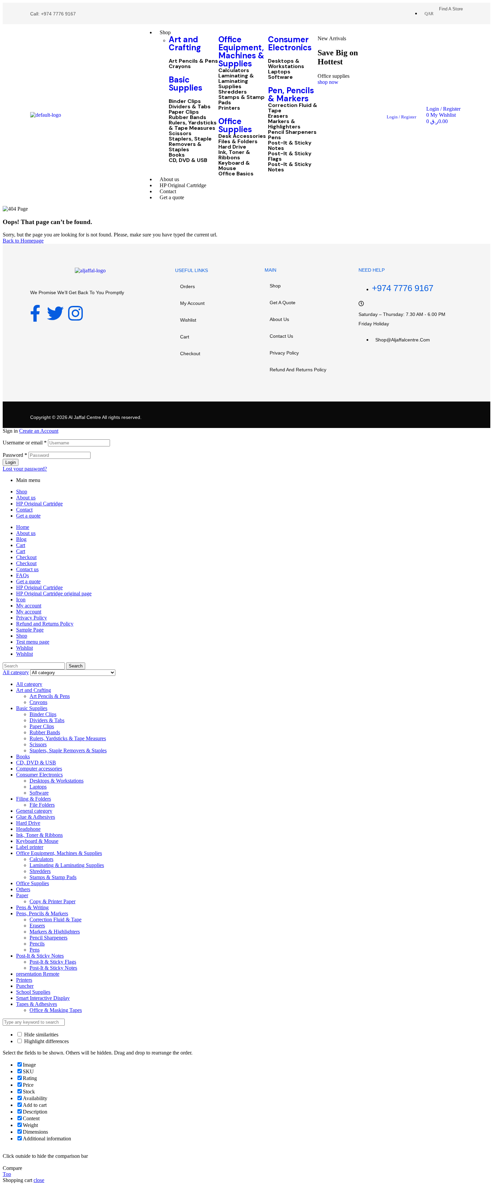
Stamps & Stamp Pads (241, 100)
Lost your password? (25, 469)
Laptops (279, 71)
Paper (22, 895)
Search (76, 665)
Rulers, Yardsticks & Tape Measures (193, 125)
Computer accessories (39, 768)
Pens (274, 137)
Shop (275, 285)
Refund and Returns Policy (298, 369)
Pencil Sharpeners (292, 132)
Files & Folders (238, 141)
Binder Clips (185, 101)
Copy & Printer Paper (52, 901)
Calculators (233, 70)
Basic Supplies (185, 83)
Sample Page (30, 630)
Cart (184, 336)
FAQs (22, 575)
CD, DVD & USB (188, 160)
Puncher (25, 986)
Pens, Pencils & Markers (42, 913)
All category (29, 684)
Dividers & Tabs (190, 106)
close (39, 1180)
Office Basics (236, 173)
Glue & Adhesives (35, 817)
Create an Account (38, 431)
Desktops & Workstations (286, 63)
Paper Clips (184, 112)
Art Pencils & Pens (193, 61)
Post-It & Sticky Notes (290, 145)
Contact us (281, 336)
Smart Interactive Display (43, 998)
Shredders (232, 92)
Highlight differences (46, 1041)
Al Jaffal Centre (84, 417)
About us (279, 319)
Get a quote (282, 302)
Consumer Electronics (290, 43)
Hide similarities (40, 1034)
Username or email (25, 442)
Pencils (37, 944)
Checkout (190, 353)
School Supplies (33, 992)
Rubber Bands (187, 117)
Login (10, 462)
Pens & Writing (32, 907)
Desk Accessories (242, 136)
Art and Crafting (185, 43)
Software (280, 77)
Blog (21, 539)
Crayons (180, 66)
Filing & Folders (33, 799)
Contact (24, 510)
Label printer (29, 847)
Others (23, 889)
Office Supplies (235, 125)
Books (177, 155)
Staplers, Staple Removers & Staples (190, 144)
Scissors (180, 133)
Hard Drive (232, 147)
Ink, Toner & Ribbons (234, 155)
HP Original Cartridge (39, 503)
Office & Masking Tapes (56, 1010)
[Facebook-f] (35, 313)
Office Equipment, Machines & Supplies (241, 51)
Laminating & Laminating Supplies (236, 81)
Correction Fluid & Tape (292, 108)
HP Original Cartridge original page (54, 593)
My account (192, 303)
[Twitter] (55, 313)
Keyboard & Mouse (234, 165)
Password (15, 455)
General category (34, 811)
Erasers (278, 116)
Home (22, 527)
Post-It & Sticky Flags (290, 156)
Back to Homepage (23, 241)
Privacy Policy (284, 353)
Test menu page (32, 642)
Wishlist (188, 320)
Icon (20, 599)
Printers (229, 108)
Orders (187, 286)
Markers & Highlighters (284, 124)
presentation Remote (37, 974)
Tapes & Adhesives (36, 1004)
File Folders (42, 805)
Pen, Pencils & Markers (291, 94)
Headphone (28, 829)
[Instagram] (75, 313)
